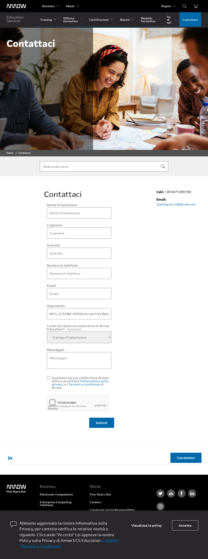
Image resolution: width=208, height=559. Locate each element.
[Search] (163, 166)
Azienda (53, 245)
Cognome (54, 225)
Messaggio (55, 349)
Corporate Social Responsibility (112, 510)
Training (46, 20)
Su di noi (169, 19)
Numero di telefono (62, 265)
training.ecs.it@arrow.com (176, 204)
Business (48, 6)
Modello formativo (148, 19)
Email (51, 285)
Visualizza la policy (146, 525)
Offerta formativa (70, 19)
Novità (125, 20)
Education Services (15, 19)
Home (9, 152)
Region (166, 6)
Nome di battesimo (62, 204)
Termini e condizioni (84, 384)
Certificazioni (99, 20)
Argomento (56, 305)
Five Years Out (100, 494)
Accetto (185, 525)
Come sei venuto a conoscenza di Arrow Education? (78, 327)
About (70, 6)
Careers (95, 502)
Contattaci (190, 20)
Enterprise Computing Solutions (55, 503)
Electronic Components (56, 494)
